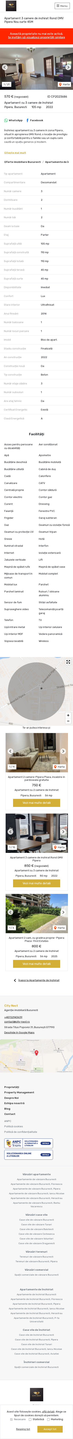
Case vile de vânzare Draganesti (36, 1243)
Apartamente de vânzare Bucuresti (36, 1179)
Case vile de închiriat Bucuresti (36, 1335)
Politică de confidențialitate (20, 1131)
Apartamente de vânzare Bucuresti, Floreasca (36, 1184)
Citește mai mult (15, 152)
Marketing (57, 1419)
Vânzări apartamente (37, 1174)
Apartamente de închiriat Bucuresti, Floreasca (36, 1299)
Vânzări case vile (36, 1214)
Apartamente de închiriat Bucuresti (36, 1294)
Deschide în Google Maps (19, 1032)
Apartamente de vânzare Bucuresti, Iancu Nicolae (36, 1193)
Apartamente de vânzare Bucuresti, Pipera (36, 1188)
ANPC (7, 1121)
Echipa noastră (14, 1103)
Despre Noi (11, 1097)
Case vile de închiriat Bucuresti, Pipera (36, 1339)
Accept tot (50, 1429)
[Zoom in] (68, 715)
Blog (7, 1108)
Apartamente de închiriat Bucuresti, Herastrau (36, 1313)
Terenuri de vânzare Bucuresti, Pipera (36, 1261)
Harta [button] (66, 84)
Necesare (20, 1419)
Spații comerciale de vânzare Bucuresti (37, 1274)
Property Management (19, 1092)
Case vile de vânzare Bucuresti (36, 1219)
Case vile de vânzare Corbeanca (37, 1234)
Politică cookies (13, 1126)
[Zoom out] (68, 721)
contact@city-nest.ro (17, 1021)
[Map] (36, 691)
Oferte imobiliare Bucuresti (22, 161)
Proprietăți (11, 1087)
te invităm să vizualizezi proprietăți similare (36, 37)
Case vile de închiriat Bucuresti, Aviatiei (36, 1353)
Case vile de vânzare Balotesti (37, 1229)
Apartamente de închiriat (36, 1289)
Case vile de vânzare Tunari (36, 1224)
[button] (5, 67)
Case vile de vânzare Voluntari (36, 1238)
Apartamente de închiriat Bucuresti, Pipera (36, 1303)
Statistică (38, 1419)
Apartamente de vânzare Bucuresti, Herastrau (36, 1198)
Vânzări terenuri (36, 1251)
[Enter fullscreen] (68, 662)
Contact (9, 1114)
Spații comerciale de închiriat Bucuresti (36, 1367)
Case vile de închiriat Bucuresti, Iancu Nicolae (36, 1349)
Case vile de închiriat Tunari (36, 1344)
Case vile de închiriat (36, 1329)
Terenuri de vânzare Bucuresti (36, 1256)
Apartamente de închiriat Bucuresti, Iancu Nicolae (36, 1308)
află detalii (48, 1411)
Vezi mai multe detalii (37, 803)
